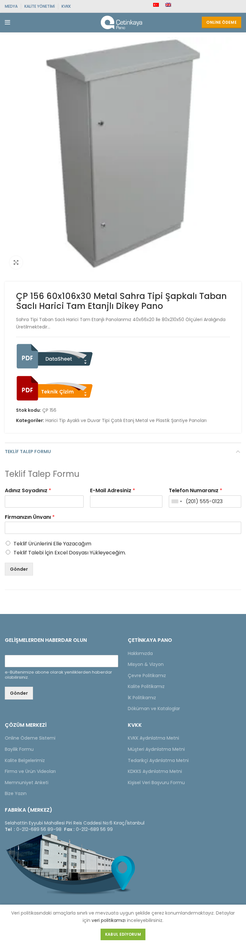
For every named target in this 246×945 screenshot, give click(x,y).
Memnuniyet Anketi (26, 782)
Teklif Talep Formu (28, 451)
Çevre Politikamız (147, 675)
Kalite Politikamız (146, 686)
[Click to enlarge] (16, 262)
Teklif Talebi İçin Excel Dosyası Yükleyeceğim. (69, 552)
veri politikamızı (109, 920)
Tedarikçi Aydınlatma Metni (158, 760)
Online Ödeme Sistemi (30, 738)
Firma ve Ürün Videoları (30, 771)
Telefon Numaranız (195, 490)
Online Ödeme (221, 22)
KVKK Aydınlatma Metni (153, 738)
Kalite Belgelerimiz (25, 760)
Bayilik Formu (19, 749)
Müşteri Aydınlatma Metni (156, 749)
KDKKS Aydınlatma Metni (155, 771)
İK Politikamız (142, 697)
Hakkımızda (140, 653)
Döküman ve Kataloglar (154, 708)
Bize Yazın (16, 793)
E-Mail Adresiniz (112, 490)
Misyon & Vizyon (146, 664)
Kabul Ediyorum (123, 934)
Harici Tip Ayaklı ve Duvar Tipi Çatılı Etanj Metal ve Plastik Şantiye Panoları (126, 420)
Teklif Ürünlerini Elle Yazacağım (52, 543)
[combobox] (176, 501)
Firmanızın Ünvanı (30, 517)
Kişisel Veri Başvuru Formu (156, 782)
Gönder (19, 569)
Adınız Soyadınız (28, 490)
